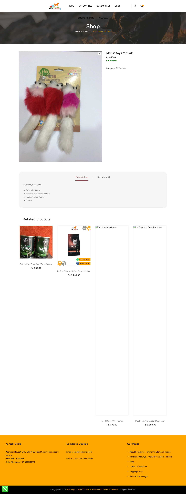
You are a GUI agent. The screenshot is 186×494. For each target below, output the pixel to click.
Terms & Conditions (138, 467)
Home (77, 31)
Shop (132, 462)
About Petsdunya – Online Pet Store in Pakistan (150, 452)
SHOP (117, 6)
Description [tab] (81, 177)
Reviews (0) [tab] (104, 177)
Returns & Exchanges (139, 476)
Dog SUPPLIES (104, 6)
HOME (71, 6)
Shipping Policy (136, 471)
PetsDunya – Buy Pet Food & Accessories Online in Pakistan (92, 490)
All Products (121, 68)
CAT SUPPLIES (85, 6)
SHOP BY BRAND (86, 18)
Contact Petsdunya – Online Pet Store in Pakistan (151, 457)
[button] (99, 53)
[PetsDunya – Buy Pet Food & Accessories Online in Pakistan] (54, 6)
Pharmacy (103, 18)
